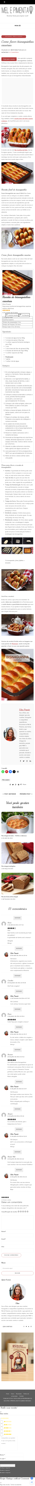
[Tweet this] (13, 784)
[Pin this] (18, 784)
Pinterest (15, 644)
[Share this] (10, 784)
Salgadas (8, 36)
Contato (21, 1396)
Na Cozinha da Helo (21, 150)
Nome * (2, 1455)
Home (7, 1394)
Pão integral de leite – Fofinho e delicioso (14, 836)
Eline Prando (24, 709)
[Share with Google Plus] (16, 784)
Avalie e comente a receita (7, 1465)
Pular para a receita (9, 59)
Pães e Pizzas (17, 36)
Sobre (12, 1394)
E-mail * (2, 1459)
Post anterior (10, 794)
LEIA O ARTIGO (7, 1327)
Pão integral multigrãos (8, 866)
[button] (3, 310)
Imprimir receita (13, 315)
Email (3, 1239)
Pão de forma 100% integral (9, 897)
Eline (17, 1303)
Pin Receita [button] (25, 315)
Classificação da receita (9, 1212)
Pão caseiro (5, 780)
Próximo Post (25, 794)
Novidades (19, 1394)
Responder (17, 918)
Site (2, 1247)
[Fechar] (0, 1482)
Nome (3, 1232)
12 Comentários (14, 52)
